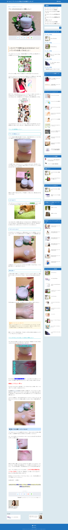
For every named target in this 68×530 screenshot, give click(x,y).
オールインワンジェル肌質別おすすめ (52, 18)
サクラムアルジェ (53, 272)
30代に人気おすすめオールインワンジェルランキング (55, 238)
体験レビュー (38, 497)
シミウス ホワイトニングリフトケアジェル (55, 308)
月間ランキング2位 (54, 213)
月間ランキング (48, 20)
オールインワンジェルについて (51, 7)
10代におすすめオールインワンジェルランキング (55, 226)
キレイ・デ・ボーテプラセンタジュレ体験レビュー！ (55, 178)
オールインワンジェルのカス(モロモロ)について (55, 113)
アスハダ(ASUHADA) (54, 278)
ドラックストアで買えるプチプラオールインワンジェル (55, 131)
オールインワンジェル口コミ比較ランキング (52, 12)
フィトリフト (53, 314)
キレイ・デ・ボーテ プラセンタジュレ (55, 320)
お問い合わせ (59, 1)
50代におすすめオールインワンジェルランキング (55, 250)
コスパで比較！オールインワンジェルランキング (55, 79)
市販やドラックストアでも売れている (55, 195)
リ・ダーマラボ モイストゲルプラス (55, 332)
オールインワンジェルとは (55, 95)
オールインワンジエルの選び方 (55, 101)
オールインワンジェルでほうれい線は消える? (55, 143)
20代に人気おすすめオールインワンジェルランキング (55, 232)
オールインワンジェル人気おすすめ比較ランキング (20, 1)
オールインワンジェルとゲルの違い (55, 107)
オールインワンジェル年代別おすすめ (52, 15)
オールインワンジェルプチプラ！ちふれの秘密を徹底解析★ (55, 149)
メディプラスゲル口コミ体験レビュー (55, 172)
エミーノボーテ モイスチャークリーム (55, 326)
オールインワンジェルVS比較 (51, 21)
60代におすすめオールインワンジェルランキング (55, 256)
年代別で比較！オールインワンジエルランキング (55, 85)
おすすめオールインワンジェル (27, 497)
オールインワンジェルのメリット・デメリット (55, 125)
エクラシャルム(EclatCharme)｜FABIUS (56, 285)
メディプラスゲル (53, 296)
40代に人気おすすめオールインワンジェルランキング (55, 244)
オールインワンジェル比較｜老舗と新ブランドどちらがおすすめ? (54, 160)
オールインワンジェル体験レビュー (52, 23)
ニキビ (34, 497)
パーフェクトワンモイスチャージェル (55, 302)
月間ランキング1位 (54, 207)
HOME (34, 525)
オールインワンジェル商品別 (51, 9)
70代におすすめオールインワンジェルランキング (55, 262)
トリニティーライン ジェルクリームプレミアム (55, 291)
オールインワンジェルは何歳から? (55, 119)
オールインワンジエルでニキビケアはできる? (55, 137)
